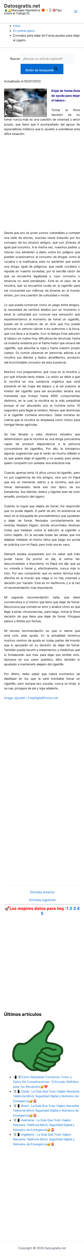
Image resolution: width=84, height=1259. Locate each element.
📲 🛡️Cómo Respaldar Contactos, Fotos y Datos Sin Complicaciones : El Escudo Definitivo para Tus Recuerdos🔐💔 (46, 1082)
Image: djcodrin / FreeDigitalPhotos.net (31, 698)
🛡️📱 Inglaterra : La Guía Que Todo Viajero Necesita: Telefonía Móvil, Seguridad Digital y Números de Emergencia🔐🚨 (43, 1139)
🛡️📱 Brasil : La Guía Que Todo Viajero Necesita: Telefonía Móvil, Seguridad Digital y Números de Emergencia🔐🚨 (46, 1110)
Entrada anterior (42, 892)
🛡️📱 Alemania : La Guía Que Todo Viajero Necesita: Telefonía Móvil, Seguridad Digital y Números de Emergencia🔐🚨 (43, 1125)
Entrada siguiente (42, 900)
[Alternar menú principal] (75, 11)
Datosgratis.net (22, 6)
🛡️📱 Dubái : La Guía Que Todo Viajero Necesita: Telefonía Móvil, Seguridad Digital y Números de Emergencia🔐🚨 (46, 1096)
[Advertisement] (42, 183)
